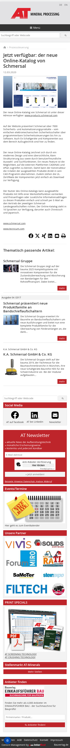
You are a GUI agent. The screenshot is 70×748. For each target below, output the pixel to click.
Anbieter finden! (36, 724)
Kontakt (44, 739)
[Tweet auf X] (37, 237)
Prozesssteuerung (19, 47)
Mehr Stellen (35, 671)
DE (60, 4)
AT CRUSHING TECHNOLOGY (20, 657)
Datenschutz (31, 739)
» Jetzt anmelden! (35, 474)
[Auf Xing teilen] (44, 237)
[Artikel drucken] (63, 236)
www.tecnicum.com (13, 228)
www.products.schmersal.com (41, 115)
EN (66, 4)
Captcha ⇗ (47, 469)
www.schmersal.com (14, 223)
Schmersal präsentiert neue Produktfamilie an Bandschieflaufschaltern (25, 307)
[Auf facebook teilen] (31, 237)
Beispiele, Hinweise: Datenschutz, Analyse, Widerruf (28, 481)
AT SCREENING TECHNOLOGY (21, 654)
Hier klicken (38, 465)
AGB (19, 739)
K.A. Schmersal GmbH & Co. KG (27, 354)
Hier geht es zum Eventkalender (22, 525)
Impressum (56, 739)
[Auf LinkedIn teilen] (50, 237)
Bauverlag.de (61, 744)
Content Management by (15, 744)
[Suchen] (65, 35)
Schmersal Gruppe (18, 261)
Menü (36, 27)
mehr (62, 288)
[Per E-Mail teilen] (57, 236)
